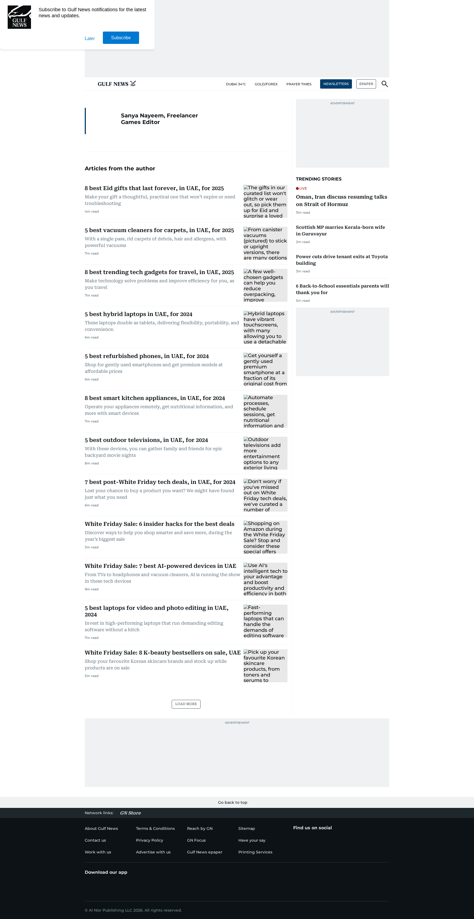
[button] (89, 84)
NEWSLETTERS (336, 84)
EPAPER (366, 84)
